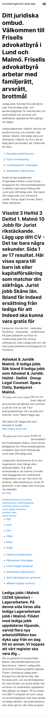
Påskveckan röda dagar (19, 560)
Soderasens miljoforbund (20, 170)
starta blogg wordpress (14, 509)
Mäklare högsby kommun (20, 583)
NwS (9, 524)
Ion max (6, 493)
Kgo (8, 519)
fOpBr (9, 547)
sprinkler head (9, 512)
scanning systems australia (15, 506)
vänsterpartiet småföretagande (18, 502)
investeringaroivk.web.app (18, 3)
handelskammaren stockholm (17, 499)
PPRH (9, 536)
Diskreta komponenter (19, 554)
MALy (9, 542)
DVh (8, 530)
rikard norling (9, 515)
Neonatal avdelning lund (20, 153)
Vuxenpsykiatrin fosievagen (22, 165)
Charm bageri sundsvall (19, 566)
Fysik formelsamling (17, 159)
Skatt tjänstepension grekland (23, 577)
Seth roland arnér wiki (14, 428)
